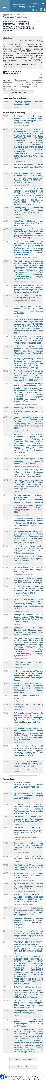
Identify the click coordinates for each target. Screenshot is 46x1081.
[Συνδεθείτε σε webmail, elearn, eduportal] (45, 10)
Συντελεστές (11, 1079)
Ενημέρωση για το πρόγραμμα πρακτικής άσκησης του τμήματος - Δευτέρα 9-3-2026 (28, 875)
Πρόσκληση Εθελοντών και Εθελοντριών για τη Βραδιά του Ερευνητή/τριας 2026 (28, 223)
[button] (3, 1076)
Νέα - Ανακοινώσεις (25, 15)
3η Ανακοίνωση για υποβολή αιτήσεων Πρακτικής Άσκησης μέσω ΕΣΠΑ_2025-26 (28, 796)
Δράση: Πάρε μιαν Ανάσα (24, 408)
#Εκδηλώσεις (8, 38)
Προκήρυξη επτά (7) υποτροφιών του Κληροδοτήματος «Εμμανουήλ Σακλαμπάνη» (28, 867)
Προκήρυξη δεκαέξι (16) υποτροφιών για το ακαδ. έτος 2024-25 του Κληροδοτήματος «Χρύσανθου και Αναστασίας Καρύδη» (28, 350)
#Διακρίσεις (37, 80)
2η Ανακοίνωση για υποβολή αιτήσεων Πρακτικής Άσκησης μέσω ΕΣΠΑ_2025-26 (28, 886)
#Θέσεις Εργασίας (20, 161)
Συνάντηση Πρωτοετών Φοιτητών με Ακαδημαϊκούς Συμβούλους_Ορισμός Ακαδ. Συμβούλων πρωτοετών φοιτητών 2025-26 (28, 603)
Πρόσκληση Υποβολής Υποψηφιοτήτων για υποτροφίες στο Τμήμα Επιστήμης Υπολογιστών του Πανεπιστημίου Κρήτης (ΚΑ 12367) (28, 808)
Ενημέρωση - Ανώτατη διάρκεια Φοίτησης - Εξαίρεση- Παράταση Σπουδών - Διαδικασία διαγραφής (28, 580)
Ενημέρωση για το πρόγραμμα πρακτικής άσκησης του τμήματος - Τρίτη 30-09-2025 (28, 558)
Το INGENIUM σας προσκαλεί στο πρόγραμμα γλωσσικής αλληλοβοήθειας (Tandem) (28, 461)
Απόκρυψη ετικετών (18, 92)
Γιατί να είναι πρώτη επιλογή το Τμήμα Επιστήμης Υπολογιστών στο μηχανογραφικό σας (28, 763)
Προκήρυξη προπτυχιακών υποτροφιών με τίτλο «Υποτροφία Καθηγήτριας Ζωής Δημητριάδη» (28, 819)
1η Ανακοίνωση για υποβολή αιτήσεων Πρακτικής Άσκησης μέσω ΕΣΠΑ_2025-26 (28, 569)
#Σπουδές (38, 87)
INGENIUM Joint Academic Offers (27, 987)
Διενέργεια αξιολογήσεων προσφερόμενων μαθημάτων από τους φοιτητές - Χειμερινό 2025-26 (28, 933)
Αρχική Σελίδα (9, 15)
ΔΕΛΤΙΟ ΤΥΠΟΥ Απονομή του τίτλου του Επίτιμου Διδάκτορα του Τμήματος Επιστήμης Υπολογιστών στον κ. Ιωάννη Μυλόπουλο (28, 687)
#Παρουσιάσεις (9, 87)
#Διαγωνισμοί (20, 80)
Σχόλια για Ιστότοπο (25, 1079)
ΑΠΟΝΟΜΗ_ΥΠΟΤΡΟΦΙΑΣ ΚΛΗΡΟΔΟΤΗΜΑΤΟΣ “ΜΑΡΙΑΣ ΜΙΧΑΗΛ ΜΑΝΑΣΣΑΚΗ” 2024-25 (28, 785)
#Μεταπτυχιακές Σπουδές (30, 84)
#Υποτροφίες (9, 89)
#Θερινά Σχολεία (25, 82)
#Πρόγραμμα (25, 87)
